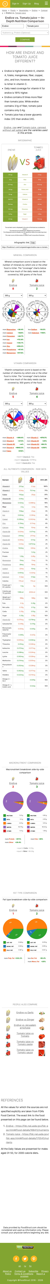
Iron (3, 515)
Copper (5, 519)
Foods (13, 10)
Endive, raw (10, 127)
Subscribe (33, 1271)
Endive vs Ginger (25, 1019)
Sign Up (27, 3)
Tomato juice (20, 13)
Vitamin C (6, 490)
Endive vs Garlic (25, 1012)
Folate (4, 494)
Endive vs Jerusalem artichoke (25, 1026)
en (20, 1266)
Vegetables (23, 10)
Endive (34, 10)
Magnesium (6, 560)
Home (4, 10)
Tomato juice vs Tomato (25, 1034)
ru (25, 1266)
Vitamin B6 (6, 532)
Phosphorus (6, 564)
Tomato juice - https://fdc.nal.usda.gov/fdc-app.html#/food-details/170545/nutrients (27, 1138)
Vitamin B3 (6, 544)
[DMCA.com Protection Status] (25, 1248)
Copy (33, 243)
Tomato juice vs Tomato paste (25, 1043)
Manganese (6, 503)
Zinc (4, 523)
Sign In (15, 3)
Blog (36, 3)
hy (30, 1266)
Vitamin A (5, 511)
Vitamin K (6, 486)
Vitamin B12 (26, 463)
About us (7, 1271)
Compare (25, 39)
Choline (5, 548)
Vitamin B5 (6, 499)
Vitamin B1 (6, 540)
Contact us (20, 1271)
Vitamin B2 (25, 460)
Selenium (5, 577)
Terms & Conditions (23, 1273)
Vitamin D (26, 457)
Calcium (5, 527)
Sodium (5, 569)
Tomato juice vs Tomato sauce (25, 1051)
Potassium (6, 536)
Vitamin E (5, 573)
